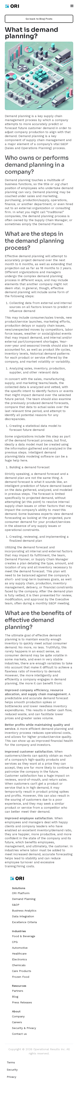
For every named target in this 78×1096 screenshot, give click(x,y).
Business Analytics (24, 910)
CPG (15, 942)
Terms (11, 1062)
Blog (15, 996)
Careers (17, 1022)
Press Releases (22, 1002)
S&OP (15, 904)
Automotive (20, 947)
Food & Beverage (23, 936)
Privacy (11, 1076)
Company (18, 1016)
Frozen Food (20, 976)
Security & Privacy (24, 1028)
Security (12, 1069)
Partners (17, 990)
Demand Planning (23, 898)
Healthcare (19, 953)
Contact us (19, 1033)
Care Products (21, 971)
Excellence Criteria (24, 922)
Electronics (19, 959)
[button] (72, 6)
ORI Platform (21, 893)
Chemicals (19, 965)
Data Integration (23, 916)
